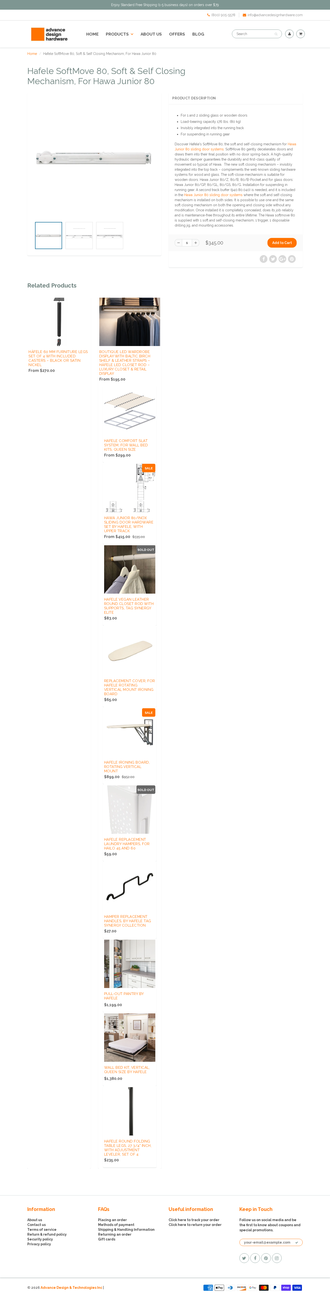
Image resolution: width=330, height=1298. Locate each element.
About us (151, 34)
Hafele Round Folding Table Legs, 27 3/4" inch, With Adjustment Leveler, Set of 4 (128, 1148)
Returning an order (114, 1234)
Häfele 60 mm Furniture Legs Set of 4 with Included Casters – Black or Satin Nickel (58, 358)
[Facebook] (255, 1258)
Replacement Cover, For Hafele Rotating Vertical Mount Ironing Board (129, 687)
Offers (177, 34)
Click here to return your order (195, 1225)
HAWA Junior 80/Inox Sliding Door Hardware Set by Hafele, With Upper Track (129, 524)
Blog (198, 34)
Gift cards (106, 1239)
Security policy (40, 1239)
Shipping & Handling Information (126, 1230)
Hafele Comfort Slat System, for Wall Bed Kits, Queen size (126, 445)
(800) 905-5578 (223, 15)
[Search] (276, 34)
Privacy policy (39, 1244)
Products (117, 34)
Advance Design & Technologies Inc (71, 1288)
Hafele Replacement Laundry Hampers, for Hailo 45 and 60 (127, 843)
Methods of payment (116, 1225)
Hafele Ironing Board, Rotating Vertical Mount (127, 766)
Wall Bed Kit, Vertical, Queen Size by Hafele (127, 1069)
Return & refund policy (47, 1234)
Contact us (36, 1225)
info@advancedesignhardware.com (275, 15)
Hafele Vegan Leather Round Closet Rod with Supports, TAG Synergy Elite (129, 606)
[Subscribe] (296, 1242)
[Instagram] (277, 1258)
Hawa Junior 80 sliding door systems (213, 195)
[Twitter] (244, 1258)
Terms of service (42, 1230)
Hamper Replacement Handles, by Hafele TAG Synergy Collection (127, 921)
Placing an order (112, 1220)
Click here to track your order (194, 1220)
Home (92, 34)
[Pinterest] (266, 1258)
